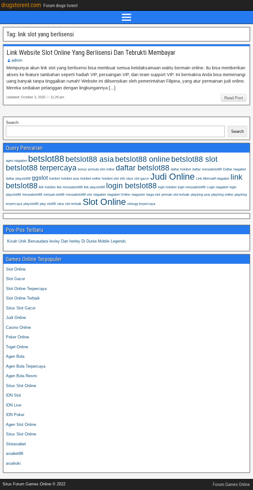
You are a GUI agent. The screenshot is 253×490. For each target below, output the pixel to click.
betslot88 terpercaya (41, 168)
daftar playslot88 (18, 178)
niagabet (99, 194)
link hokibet (47, 187)
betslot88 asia (89, 159)
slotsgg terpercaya (141, 204)
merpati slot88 (54, 194)
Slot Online (104, 202)
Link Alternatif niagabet (212, 178)
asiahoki (13, 463)
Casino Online (18, 327)
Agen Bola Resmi (21, 376)
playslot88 (31, 204)
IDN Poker (15, 414)
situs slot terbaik (69, 204)
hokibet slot (110, 178)
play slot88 (48, 204)
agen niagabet (16, 160)
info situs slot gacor (134, 178)
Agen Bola (15, 356)
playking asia (200, 194)
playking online (222, 194)
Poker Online (17, 337)
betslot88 (46, 158)
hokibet (54, 178)
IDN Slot (13, 395)
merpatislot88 (32, 194)
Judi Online (172, 176)
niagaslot (138, 194)
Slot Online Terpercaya (26, 288)
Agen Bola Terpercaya (25, 366)
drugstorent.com (21, 5)
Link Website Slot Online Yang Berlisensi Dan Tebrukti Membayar (91, 52)
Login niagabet (217, 187)
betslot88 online (142, 159)
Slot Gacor (15, 278)
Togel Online (17, 347)
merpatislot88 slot (79, 194)
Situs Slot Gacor (20, 308)
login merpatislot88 (191, 187)
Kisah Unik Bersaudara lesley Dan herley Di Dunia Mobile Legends (66, 241)
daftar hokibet (181, 169)
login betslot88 (131, 186)
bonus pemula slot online (96, 169)
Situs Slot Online (21, 385)
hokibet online (90, 178)
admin (16, 60)
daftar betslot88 (142, 168)
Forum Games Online (231, 484)
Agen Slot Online (21, 424)
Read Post (233, 98)
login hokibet (167, 187)
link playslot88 (94, 187)
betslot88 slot (194, 159)
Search (12, 122)
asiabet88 (14, 453)
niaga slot (153, 194)
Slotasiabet (16, 444)
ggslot (40, 177)
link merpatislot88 (70, 187)
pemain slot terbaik (175, 194)
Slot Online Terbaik (23, 298)
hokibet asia (70, 178)
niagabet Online (118, 194)
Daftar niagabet (234, 169)
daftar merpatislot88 (207, 169)
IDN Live (13, 405)
